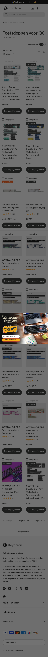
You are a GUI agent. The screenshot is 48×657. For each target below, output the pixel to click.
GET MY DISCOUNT (10, 339)
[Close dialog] (47, 314)
